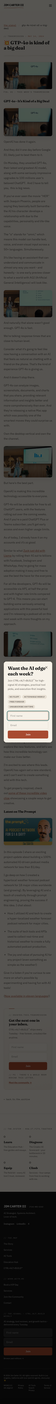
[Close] (46, 667)
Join (28, 734)
